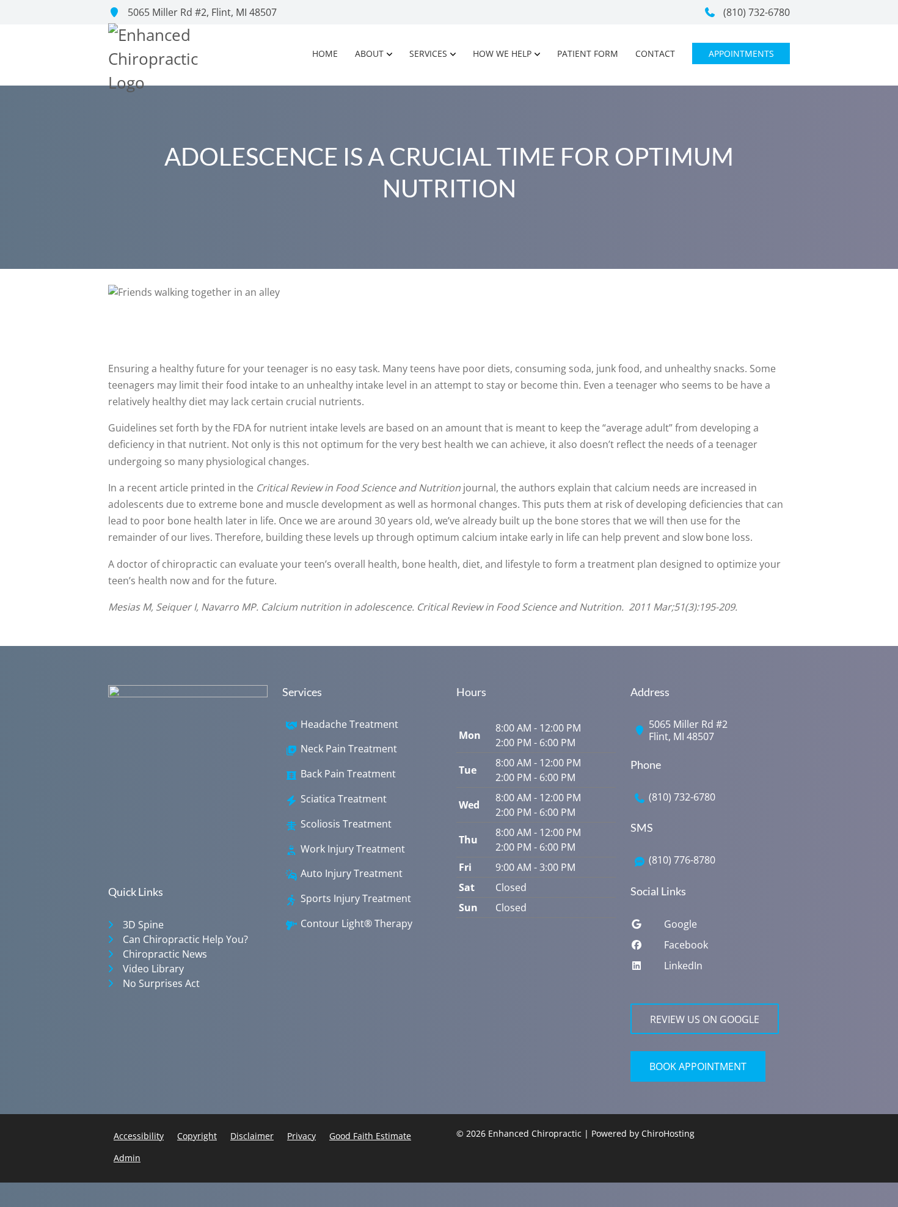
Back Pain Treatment (348, 774)
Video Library (153, 968)
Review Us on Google (704, 1019)
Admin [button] (127, 1158)
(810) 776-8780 (682, 860)
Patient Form (587, 53)
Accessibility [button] (139, 1136)
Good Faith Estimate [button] (370, 1136)
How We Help (502, 53)
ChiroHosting (668, 1133)
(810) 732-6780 (755, 12)
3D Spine (143, 924)
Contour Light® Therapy (356, 923)
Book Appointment (698, 1066)
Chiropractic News (165, 954)
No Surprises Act (161, 983)
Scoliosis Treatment (346, 824)
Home (325, 53)
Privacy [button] (301, 1136)
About (369, 53)
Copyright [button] (197, 1136)
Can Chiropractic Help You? (185, 939)
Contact (655, 53)
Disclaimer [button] (252, 1136)
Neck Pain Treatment (349, 749)
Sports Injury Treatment (356, 898)
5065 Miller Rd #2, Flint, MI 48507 (201, 12)
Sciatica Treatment (344, 799)
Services (428, 53)
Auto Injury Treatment (352, 873)
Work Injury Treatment (353, 849)
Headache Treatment (349, 724)
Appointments (741, 53)
